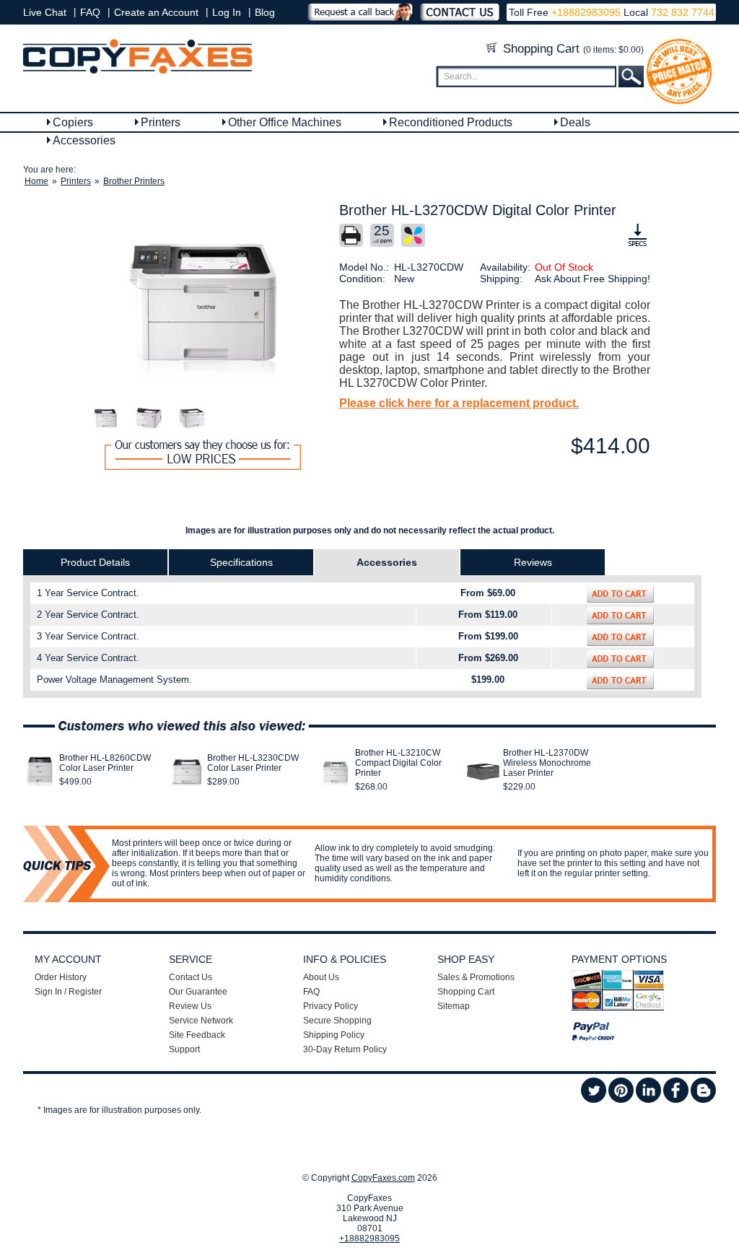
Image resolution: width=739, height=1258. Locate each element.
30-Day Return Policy (345, 1049)
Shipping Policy (333, 1035)
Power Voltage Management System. (114, 679)
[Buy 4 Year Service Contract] (620, 659)
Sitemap (453, 1006)
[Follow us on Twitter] (593, 1100)
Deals (575, 122)
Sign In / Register (68, 992)
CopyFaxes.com (383, 1178)
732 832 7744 (681, 12)
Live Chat (44, 12)
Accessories (84, 140)
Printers (160, 122)
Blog (265, 12)
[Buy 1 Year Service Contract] (620, 594)
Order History (61, 977)
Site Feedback (197, 1035)
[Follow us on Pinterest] (621, 1100)
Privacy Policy (330, 1006)
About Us (321, 977)
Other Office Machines (284, 122)
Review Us (190, 1006)
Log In (226, 12)
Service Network (201, 1020)
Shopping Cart (571, 49)
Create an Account (156, 12)
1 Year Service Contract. (88, 592)
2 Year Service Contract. (88, 614)
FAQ (90, 12)
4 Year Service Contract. (88, 657)
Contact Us (190, 977)
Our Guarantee (198, 992)
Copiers (73, 122)
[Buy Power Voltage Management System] (620, 681)
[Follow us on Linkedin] (648, 1100)
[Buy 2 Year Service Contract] (620, 616)
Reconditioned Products (450, 122)
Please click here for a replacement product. (459, 403)
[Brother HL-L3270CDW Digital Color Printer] (203, 302)
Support (184, 1049)
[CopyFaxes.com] (137, 71)
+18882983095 (586, 12)
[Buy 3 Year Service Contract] (620, 637)
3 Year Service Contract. (88, 636)
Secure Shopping (337, 1020)
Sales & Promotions (476, 977)
